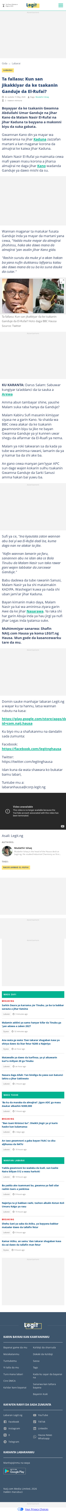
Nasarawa (35, 611)
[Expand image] (62, 281)
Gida (4, 63)
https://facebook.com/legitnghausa (31, 748)
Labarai (16, 63)
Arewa (7, 394)
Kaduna (40, 139)
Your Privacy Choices (36, 1509)
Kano (41, 165)
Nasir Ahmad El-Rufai (16, 867)
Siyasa (6, 1031)
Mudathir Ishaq (42, 97)
